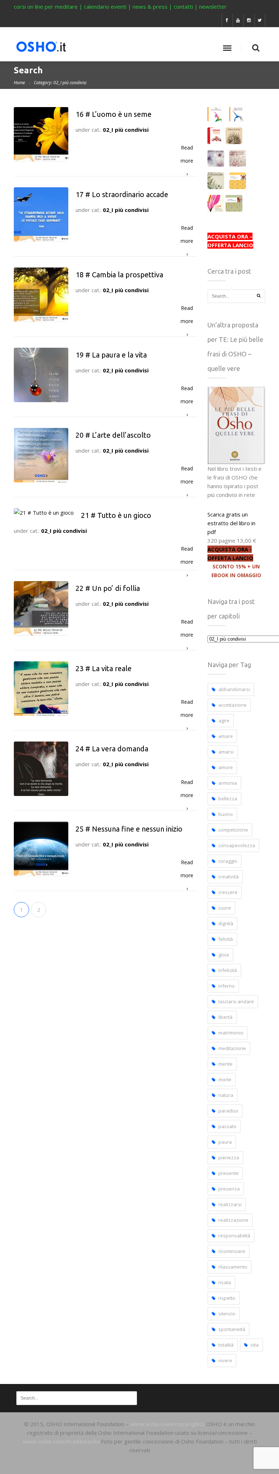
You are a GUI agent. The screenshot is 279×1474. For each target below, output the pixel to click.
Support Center (82, 1462)
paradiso (228, 1110)
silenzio (226, 1313)
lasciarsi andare (236, 1001)
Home (19, 82)
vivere (225, 1360)
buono (225, 814)
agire (224, 720)
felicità (225, 939)
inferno (226, 986)
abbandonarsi (234, 689)
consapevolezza (236, 845)
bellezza (227, 798)
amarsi (226, 751)
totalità (226, 1345)
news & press (150, 6)
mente (225, 1064)
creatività (228, 876)
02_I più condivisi (126, 129)
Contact (231, 1462)
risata (224, 1282)
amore (225, 767)
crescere (228, 892)
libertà (225, 1017)
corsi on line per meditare (46, 6)
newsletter (213, 6)
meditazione (232, 1048)
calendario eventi (105, 6)
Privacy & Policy (189, 1462)
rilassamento (232, 1266)
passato (227, 1126)
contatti (183, 6)
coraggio (227, 861)
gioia (223, 954)
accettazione (232, 705)
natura (225, 1095)
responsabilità (234, 1235)
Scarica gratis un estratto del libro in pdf (231, 523)
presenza (229, 1188)
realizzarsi (230, 1204)
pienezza (228, 1157)
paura (225, 1142)
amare (225, 736)
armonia (227, 783)
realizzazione (233, 1220)
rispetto (226, 1298)
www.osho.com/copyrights (167, 1424)
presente (228, 1173)
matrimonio (230, 1032)
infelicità (227, 970)
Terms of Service (136, 1462)
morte (224, 1079)
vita (255, 1345)
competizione (233, 829)
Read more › (187, 149)
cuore (224, 908)
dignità (225, 923)
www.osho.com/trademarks (61, 1441)
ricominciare (231, 1251)
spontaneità (231, 1329)
